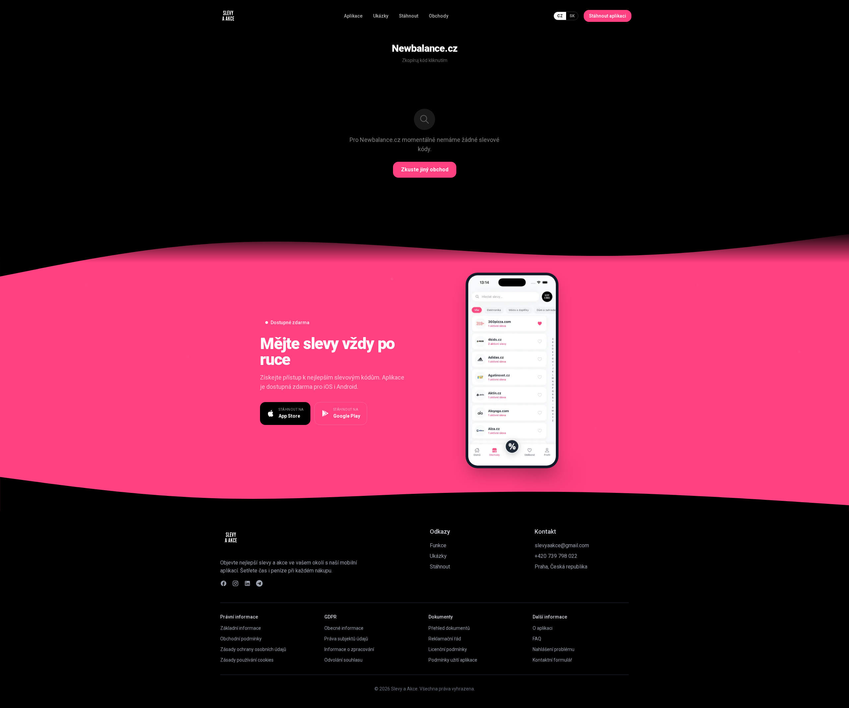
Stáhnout (408, 16)
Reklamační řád (444, 638)
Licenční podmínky (447, 649)
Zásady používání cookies (247, 660)
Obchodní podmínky (241, 638)
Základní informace (240, 628)
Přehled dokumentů (449, 628)
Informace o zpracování (349, 649)
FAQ (537, 638)
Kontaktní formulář (552, 660)
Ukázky (380, 16)
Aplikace (353, 16)
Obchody (438, 16)
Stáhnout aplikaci (607, 16)
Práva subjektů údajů (346, 638)
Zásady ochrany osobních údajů (253, 649)
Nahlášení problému (553, 649)
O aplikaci (543, 628)
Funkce (438, 545)
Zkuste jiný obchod (424, 169)
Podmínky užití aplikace (452, 660)
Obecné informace (343, 628)
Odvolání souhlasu (343, 660)
